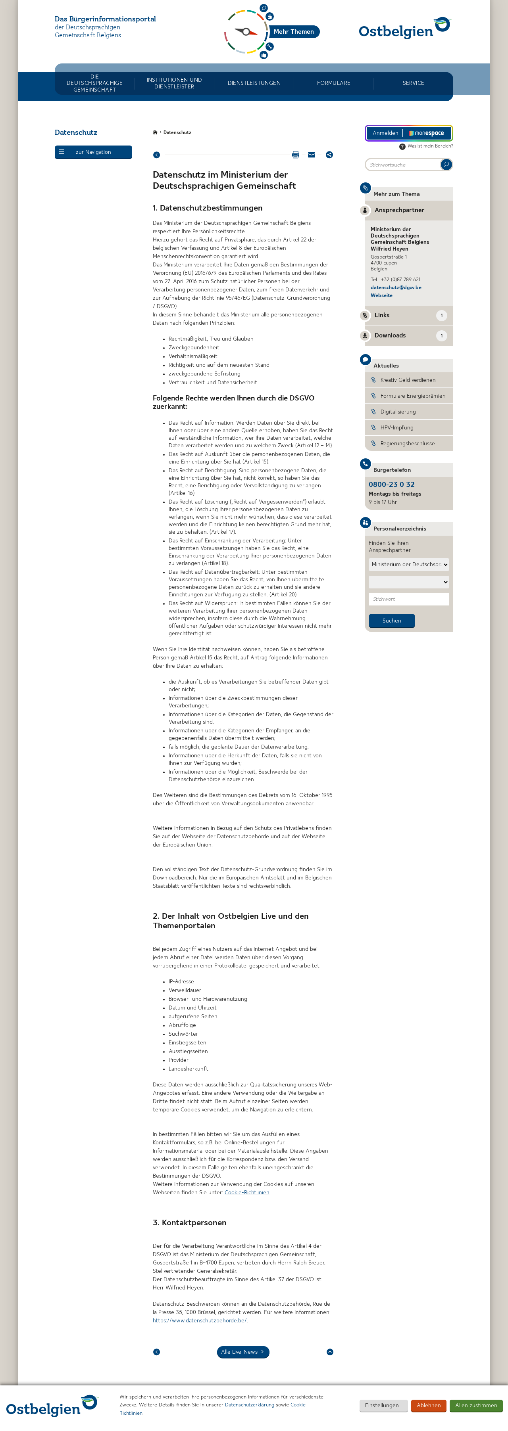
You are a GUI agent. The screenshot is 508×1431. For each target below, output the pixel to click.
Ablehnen (429, 1405)
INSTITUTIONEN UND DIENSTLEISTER (174, 83)
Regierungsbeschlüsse (408, 443)
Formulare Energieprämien (413, 396)
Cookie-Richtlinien (247, 1192)
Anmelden (385, 133)
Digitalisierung (398, 412)
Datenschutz (177, 132)
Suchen (264, 8)
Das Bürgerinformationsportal (105, 19)
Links (409, 315)
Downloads (409, 336)
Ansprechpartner (400, 210)
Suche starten (446, 164)
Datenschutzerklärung (249, 1405)
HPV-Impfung (397, 428)
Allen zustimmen (476, 1405)
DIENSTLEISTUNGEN (254, 83)
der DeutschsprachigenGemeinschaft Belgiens (88, 32)
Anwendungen (270, 46)
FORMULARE (334, 83)
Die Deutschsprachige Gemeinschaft (95, 83)
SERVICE (414, 83)
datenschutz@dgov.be (396, 287)
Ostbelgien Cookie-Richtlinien (52, 1405)
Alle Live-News (239, 1352)
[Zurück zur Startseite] (405, 27)
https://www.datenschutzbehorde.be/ (200, 1321)
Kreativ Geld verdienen (408, 380)
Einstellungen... (383, 1405)
